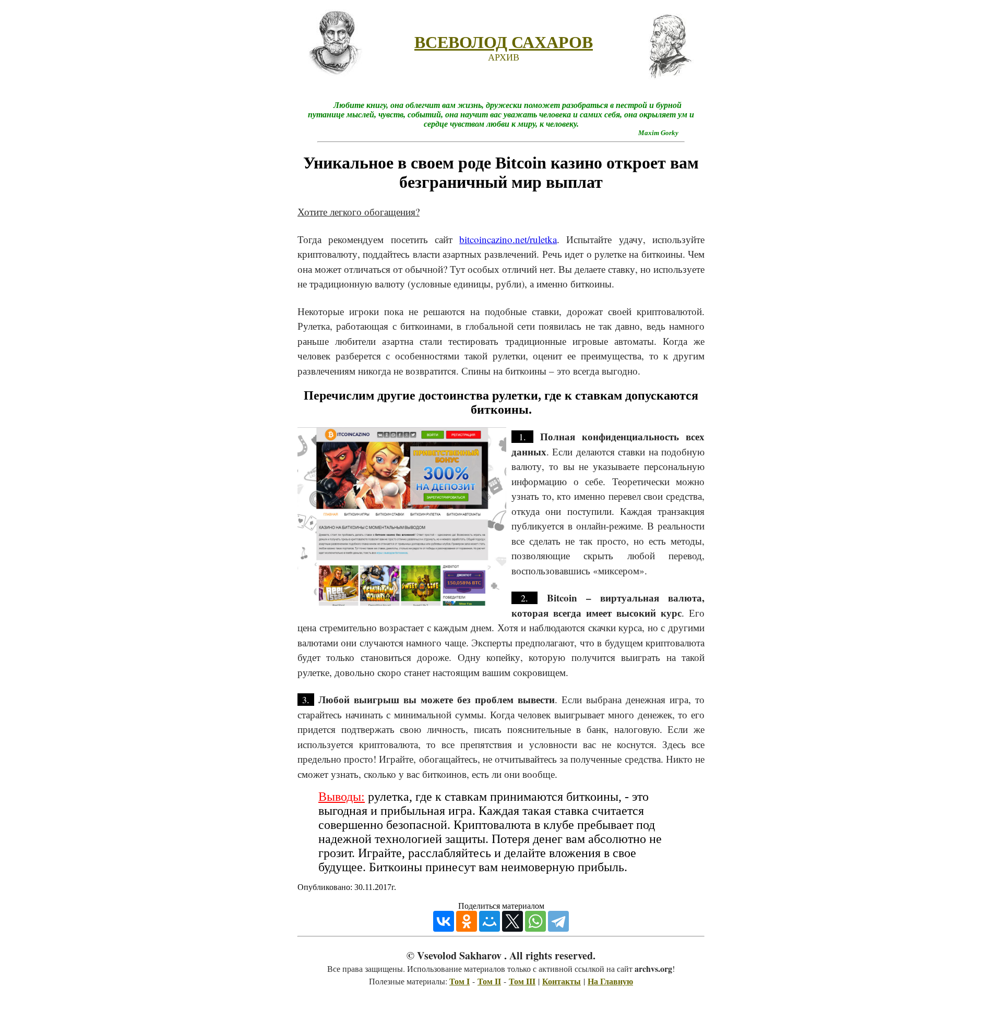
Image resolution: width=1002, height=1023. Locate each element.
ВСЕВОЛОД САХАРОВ (503, 42)
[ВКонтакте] (443, 921)
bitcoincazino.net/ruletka (508, 239)
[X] (512, 921)
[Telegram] (558, 921)
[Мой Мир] (489, 921)
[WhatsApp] (535, 921)
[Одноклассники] (466, 921)
